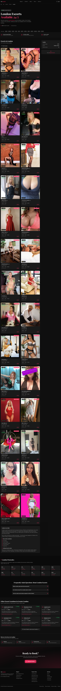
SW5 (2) (10, 31)
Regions (21, 1)
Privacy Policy (41, 686)
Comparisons (49, 679)
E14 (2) (13, 31)
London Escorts (34, 673)
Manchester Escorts (35, 675)
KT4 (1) (39, 31)
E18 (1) (28, 31)
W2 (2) (6, 31)
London (6, 4)
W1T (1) (25, 31)
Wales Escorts (18, 676)
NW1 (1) (32, 31)
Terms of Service (47, 686)
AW (18, 77)
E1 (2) (16, 31)
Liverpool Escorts (34, 679)
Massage (48, 675)
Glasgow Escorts (34, 678)
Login (59, 1)
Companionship (49, 676)
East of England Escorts (20, 673)
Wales (31, 1)
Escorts (48, 673)
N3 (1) (19, 31)
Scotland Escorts (18, 675)
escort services (11, 20)
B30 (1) (22, 31)
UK (3, 4)
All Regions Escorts (19, 678)
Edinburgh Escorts (34, 681)
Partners (59, 686)
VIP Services (49, 678)
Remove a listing (53, 686)
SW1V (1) (35, 31)
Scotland (26, 1)
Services (39, 1)
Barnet (10, 4)
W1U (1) (42, 31)
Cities (35, 1)
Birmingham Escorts (35, 676)
